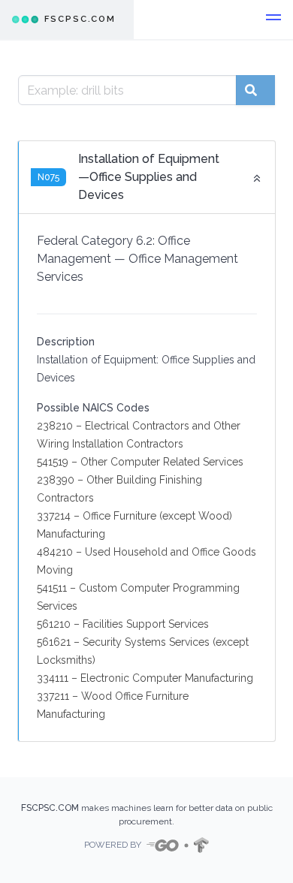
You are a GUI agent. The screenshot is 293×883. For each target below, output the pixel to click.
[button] (273, 20)
